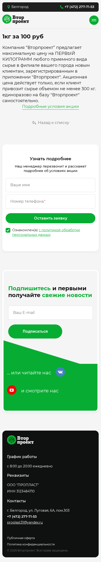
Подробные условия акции (50, 106)
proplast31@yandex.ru (25, 522)
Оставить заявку (50, 218)
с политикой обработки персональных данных (46, 232)
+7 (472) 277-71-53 (79, 7)
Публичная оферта (21, 538)
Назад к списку (53, 122)
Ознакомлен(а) (46, 232)
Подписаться (35, 331)
